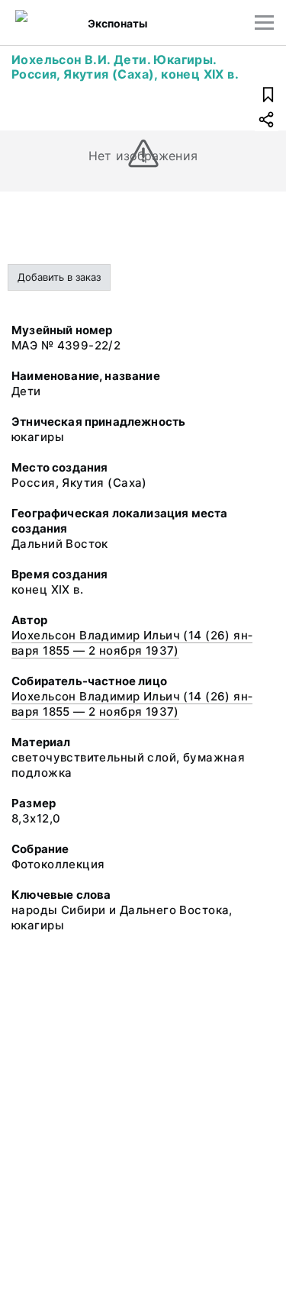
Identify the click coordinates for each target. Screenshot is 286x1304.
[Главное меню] (264, 22)
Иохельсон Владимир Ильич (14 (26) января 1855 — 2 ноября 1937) (131, 643)
